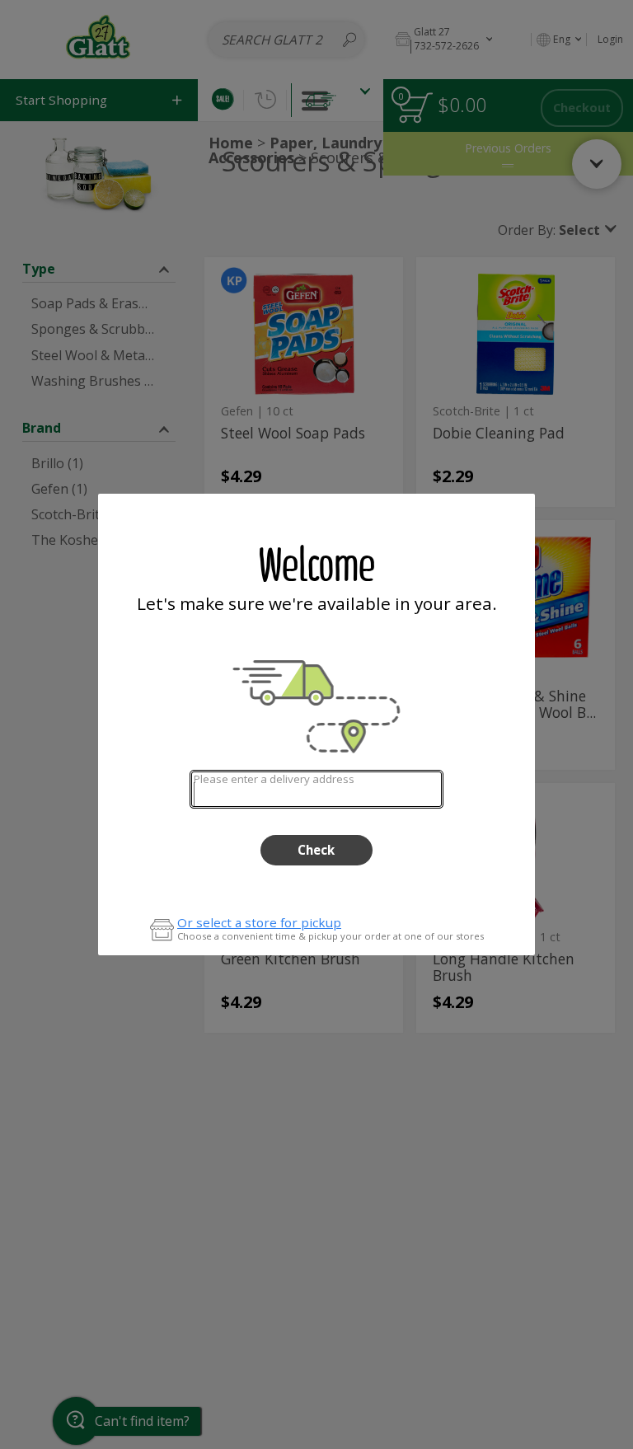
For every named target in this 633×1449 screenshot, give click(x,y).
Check (316, 850)
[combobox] (316, 789)
